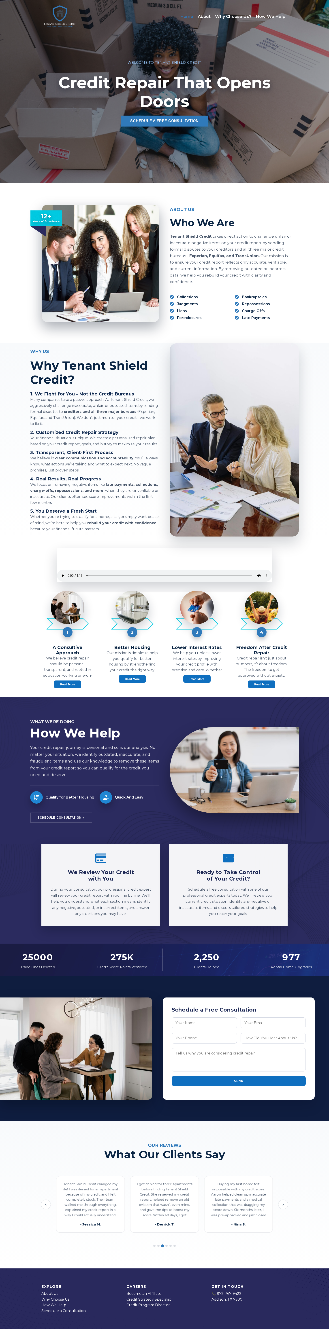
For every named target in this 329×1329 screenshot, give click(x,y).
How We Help (270, 16)
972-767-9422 (229, 1293)
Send (238, 1081)
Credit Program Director (148, 1305)
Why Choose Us (55, 1299)
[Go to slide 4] (166, 1246)
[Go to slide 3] (162, 1245)
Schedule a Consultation (63, 1311)
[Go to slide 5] (170, 1246)
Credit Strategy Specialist (148, 1299)
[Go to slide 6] (174, 1246)
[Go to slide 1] (154, 1246)
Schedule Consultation (61, 817)
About (204, 16)
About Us (49, 1293)
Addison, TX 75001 (228, 1299)
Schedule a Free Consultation (164, 121)
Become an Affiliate (143, 1293)
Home (186, 16)
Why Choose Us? (233, 16)
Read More (67, 684)
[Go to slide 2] (158, 1246)
